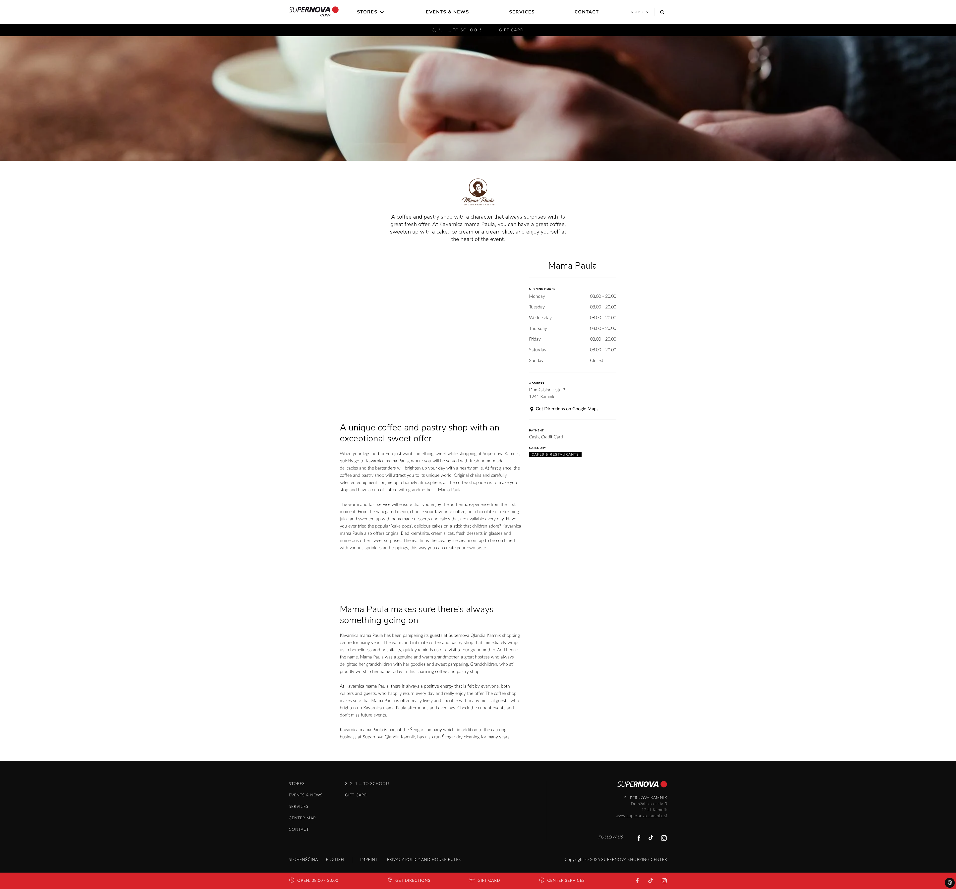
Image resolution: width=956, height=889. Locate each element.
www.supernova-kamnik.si (641, 816)
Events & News (447, 12)
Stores (367, 12)
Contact (587, 12)
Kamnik (325, 15)
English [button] (637, 12)
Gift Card (511, 30)
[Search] (661, 11)
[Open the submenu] (382, 12)
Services (522, 12)
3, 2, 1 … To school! (456, 30)
